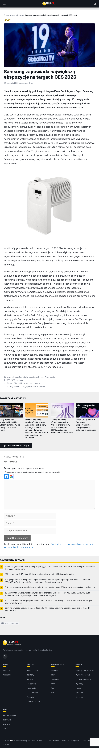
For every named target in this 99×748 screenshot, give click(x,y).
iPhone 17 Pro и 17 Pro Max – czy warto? (24, 383)
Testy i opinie (32, 670)
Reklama (79, 697)
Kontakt (56, 740)
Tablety (30, 679)
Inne (5, 709)
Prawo (78, 688)
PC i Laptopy (32, 692)
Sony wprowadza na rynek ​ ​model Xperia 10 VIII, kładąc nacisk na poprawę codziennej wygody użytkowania (47, 609)
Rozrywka (7, 720)
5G (52, 688)
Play (53, 675)
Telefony (30, 675)
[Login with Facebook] (6, 476)
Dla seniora (31, 684)
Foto (4, 729)
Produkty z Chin (33, 701)
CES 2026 (11, 380)
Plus (53, 684)
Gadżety (30, 697)
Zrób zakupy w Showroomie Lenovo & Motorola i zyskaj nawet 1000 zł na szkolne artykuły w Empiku (50, 587)
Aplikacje (6, 724)
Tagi (84, 740)
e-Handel (79, 692)
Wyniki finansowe (83, 675)
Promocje (6, 670)
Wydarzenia (50, 377)
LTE (52, 692)
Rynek (41, 377)
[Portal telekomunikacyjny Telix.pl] (49, 4)
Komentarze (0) (10, 462)
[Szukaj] (95, 4)
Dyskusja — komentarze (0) (16, 445)
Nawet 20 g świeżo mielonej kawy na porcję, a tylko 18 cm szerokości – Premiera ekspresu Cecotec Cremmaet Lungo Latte (50, 567)
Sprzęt (30, 664)
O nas (48, 740)
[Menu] (4, 4)
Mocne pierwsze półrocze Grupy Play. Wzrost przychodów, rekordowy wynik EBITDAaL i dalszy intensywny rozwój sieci (62, 426)
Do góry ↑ (7, 744)
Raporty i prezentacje (28, 377)
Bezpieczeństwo (9, 715)
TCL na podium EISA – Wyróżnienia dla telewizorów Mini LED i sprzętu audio (39, 574)
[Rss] (5, 656)
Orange (54, 670)
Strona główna (9, 15)
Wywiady (79, 684)
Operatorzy (57, 664)
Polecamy (7, 675)
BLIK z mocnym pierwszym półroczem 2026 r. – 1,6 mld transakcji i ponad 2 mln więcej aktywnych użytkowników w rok (48, 601)
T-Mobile (55, 679)
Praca (15, 377)
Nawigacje (31, 688)
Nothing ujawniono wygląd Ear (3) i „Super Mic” (26, 386)
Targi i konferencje (83, 679)
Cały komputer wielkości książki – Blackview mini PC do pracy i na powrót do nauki (10, 425)
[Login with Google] (11, 476)
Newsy (20, 15)
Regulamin (75, 740)
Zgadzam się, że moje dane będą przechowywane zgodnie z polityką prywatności (33, 472)
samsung (20, 380)
